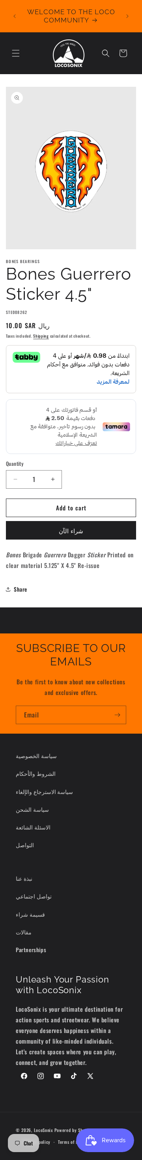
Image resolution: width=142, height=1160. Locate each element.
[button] (15, 53)
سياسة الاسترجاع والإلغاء (44, 791)
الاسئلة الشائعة (33, 827)
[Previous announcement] (14, 16)
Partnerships (31, 949)
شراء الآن (71, 530)
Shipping (41, 336)
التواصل (25, 845)
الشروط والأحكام (36, 773)
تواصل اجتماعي (34, 896)
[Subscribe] (117, 715)
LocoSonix (43, 1129)
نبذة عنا (24, 878)
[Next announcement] (127, 16)
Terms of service (74, 1142)
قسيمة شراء (30, 914)
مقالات (24, 932)
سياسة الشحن (32, 809)
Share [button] (20, 589)
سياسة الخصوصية (36, 755)
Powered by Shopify (73, 1129)
